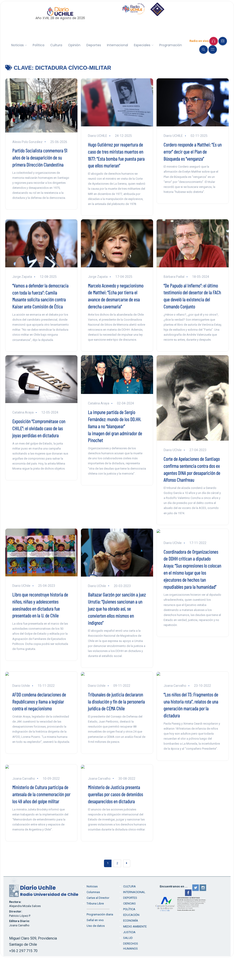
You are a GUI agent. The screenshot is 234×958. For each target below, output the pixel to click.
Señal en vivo (95, 920)
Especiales (142, 45)
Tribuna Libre (95, 903)
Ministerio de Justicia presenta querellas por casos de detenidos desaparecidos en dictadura (115, 794)
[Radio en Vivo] (213, 41)
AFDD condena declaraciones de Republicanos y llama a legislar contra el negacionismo (39, 701)
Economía (130, 920)
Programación (170, 45)
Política (38, 45)
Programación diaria (100, 914)
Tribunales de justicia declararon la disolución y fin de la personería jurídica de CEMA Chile (116, 701)
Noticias (17, 45)
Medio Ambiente (135, 926)
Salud (128, 938)
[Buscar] (203, 49)
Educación (131, 915)
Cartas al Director (98, 897)
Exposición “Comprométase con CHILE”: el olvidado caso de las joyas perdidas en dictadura (38, 428)
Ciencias (129, 903)
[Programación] (222, 41)
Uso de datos (96, 925)
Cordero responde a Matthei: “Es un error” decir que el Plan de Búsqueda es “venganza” (193, 151)
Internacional (117, 45)
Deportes (93, 45)
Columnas (93, 892)
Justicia (129, 932)
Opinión (74, 45)
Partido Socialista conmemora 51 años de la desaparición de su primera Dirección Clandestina (39, 157)
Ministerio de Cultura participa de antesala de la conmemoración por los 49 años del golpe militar (41, 794)
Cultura (56, 45)
